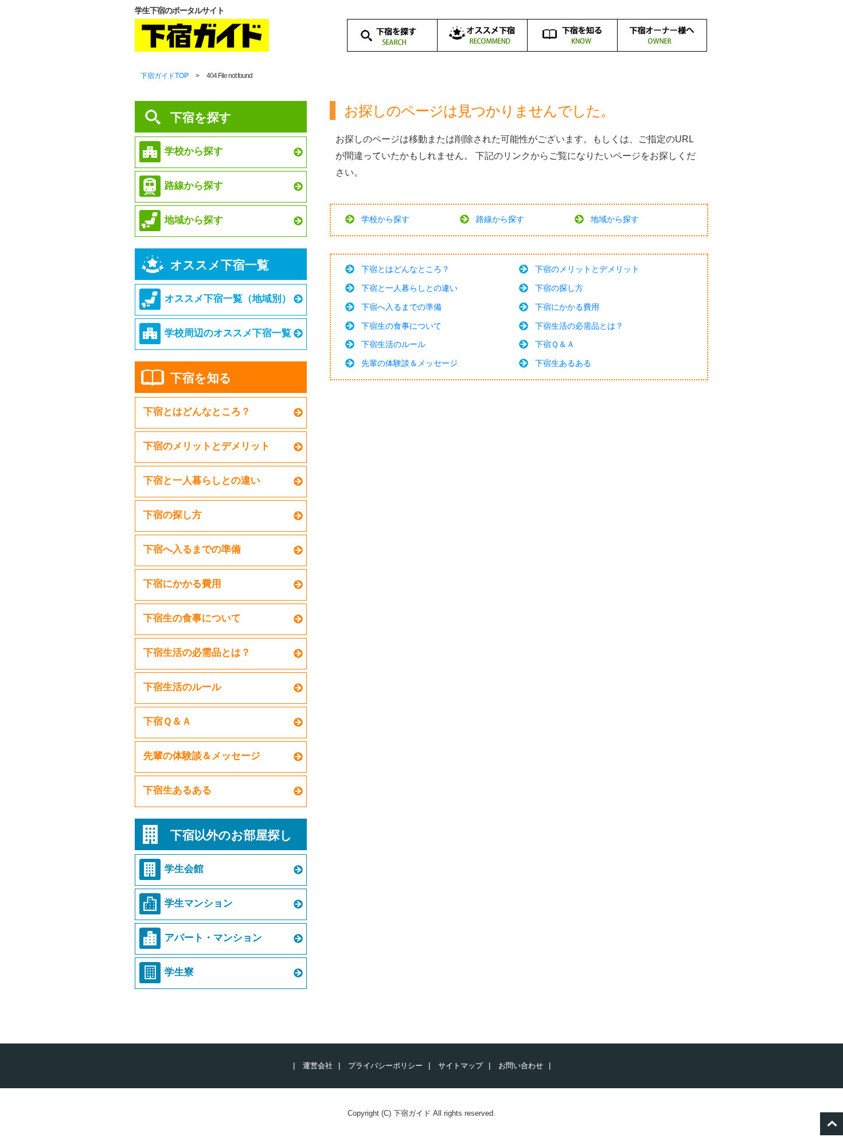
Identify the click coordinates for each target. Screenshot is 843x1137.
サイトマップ (460, 1065)
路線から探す (500, 219)
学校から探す (385, 219)
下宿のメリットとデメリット (587, 269)
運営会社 (318, 1065)
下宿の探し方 (559, 288)
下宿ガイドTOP (164, 76)
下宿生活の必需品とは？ (579, 325)
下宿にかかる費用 (567, 306)
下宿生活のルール (393, 344)
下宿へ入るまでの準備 (401, 306)
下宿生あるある (563, 363)
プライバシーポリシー (385, 1065)
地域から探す (615, 219)
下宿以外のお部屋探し (231, 835)
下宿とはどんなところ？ (405, 269)
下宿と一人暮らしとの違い (409, 288)
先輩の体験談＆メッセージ (409, 363)
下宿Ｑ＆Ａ (555, 344)
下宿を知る (201, 377)
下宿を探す (201, 117)
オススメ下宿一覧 (219, 264)
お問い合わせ (520, 1065)
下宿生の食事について (401, 325)
